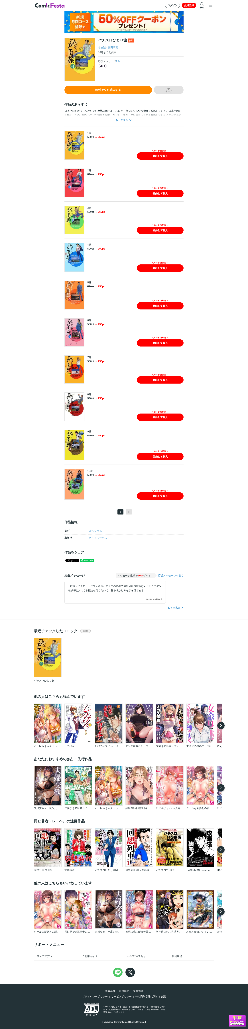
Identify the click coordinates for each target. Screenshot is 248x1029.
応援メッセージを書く (171, 575)
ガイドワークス (98, 537)
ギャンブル (95, 531)
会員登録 (189, 5)
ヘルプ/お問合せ (136, 956)
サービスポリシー (121, 996)
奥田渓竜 (113, 47)
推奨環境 (177, 956)
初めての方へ (44, 956)
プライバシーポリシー (95, 996)
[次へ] (221, 725)
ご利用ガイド (89, 956)
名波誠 (102, 47)
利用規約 (124, 991)
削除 (85, 631)
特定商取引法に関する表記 (150, 996)
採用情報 (138, 991)
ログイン (172, 5)
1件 (118, 61)
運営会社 (110, 991)
